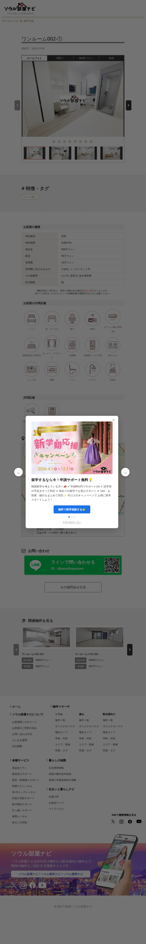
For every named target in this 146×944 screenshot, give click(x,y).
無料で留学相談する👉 (72, 509)
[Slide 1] (69, 517)
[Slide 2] (72, 517)
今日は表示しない (72, 522)
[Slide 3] (74, 517)
